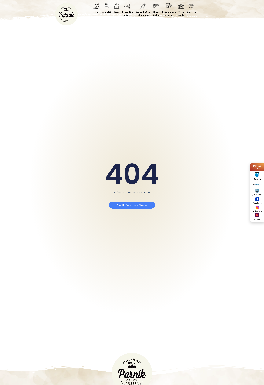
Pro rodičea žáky (127, 13)
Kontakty (191, 12)
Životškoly (181, 13)
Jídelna (257, 219)
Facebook (257, 203)
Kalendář (106, 12)
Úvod (96, 12)
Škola (116, 12)
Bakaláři (257, 179)
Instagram (257, 211)
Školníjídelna (156, 13)
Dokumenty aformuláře (169, 13)
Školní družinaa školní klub (143, 13)
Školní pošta (257, 195)
